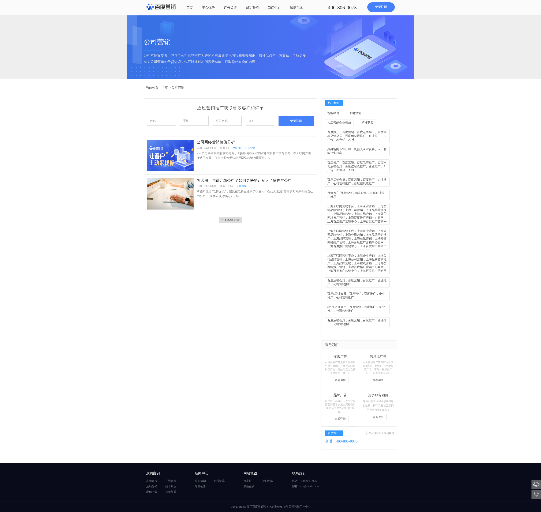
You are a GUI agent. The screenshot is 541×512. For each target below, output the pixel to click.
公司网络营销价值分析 (216, 142)
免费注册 (381, 6)
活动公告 (200, 486)
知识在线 (296, 7)
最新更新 (248, 486)
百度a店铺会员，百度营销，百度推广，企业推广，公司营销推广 (356, 295)
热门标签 (267, 480)
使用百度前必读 (256, 506)
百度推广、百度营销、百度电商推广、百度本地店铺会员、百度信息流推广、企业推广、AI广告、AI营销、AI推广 (357, 166)
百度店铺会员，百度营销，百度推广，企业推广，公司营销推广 (357, 282)
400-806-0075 (342, 7)
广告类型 (230, 7)
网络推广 (238, 147)
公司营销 (177, 87)
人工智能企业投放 (339, 122)
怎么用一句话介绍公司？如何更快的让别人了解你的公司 (244, 180)
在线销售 (170, 480)
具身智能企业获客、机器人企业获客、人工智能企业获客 (357, 151)
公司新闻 (200, 480)
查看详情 (340, 380)
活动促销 (151, 486)
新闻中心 (274, 7)
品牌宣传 (151, 480)
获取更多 (378, 417)
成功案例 (252, 7)
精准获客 (367, 122)
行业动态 (219, 480)
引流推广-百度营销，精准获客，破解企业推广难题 (356, 194)
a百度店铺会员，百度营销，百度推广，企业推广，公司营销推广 (356, 308)
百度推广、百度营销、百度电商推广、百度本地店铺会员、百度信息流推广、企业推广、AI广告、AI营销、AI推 (357, 136)
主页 (165, 87)
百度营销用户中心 (300, 506)
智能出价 (333, 113)
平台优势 (208, 7)
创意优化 (356, 113)
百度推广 (248, 480)
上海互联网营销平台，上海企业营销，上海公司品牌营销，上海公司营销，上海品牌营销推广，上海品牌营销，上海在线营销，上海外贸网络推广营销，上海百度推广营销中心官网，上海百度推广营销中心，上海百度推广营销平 (357, 214)
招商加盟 (170, 491)
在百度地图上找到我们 (381, 433)
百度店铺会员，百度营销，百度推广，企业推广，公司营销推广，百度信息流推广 (357, 181)
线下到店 (170, 486)
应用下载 (151, 491)
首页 (189, 7)
